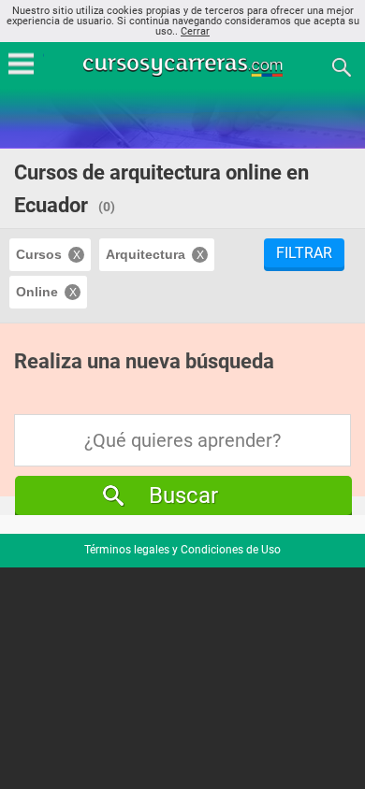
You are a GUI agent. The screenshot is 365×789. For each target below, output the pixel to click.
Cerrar (195, 31)
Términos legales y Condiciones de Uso (182, 549)
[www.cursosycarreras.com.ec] (184, 66)
